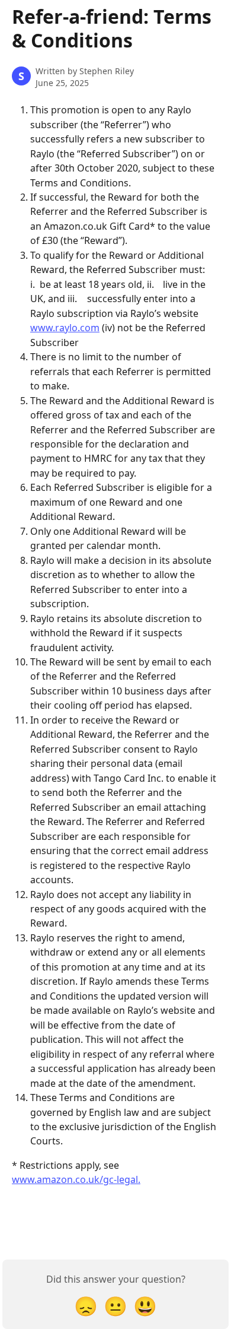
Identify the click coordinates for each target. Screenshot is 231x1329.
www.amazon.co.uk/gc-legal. (76, 1179)
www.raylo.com (65, 327)
